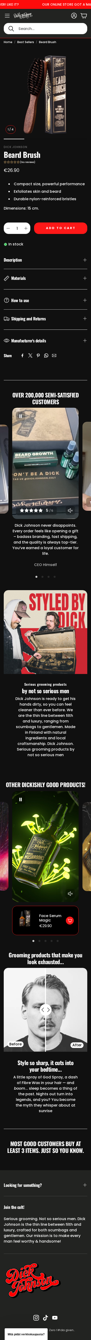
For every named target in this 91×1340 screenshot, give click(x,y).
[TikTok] (45, 1318)
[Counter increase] (26, 228)
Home (8, 42)
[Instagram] (36, 1318)
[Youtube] (55, 1318)
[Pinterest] (38, 355)
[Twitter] (30, 355)
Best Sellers (25, 42)
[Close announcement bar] (86, 3)
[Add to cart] (70, 921)
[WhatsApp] (46, 355)
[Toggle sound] (70, 510)
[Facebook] (22, 355)
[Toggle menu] (7, 15)
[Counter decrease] (8, 228)
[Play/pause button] (20, 416)
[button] (45, 28)
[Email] (54, 355)
